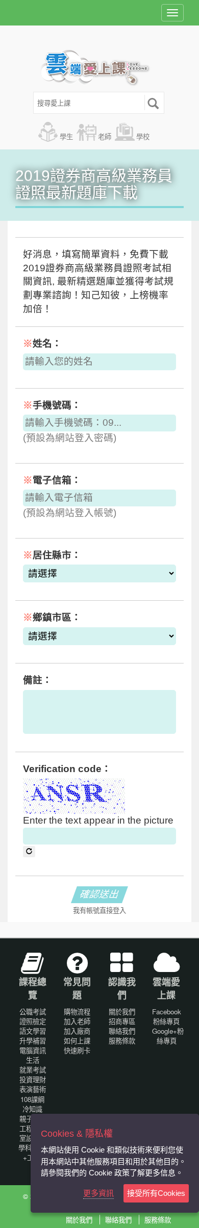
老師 (104, 136)
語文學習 (32, 1031)
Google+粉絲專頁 (168, 1035)
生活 (32, 1060)
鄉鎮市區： (52, 617)
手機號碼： (52, 405)
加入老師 (77, 1021)
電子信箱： (52, 480)
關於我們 (122, 1011)
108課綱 (32, 1099)
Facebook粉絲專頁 (166, 1016)
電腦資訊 (32, 1050)
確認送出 (99, 894)
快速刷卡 (77, 1050)
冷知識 (32, 1109)
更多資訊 (98, 1193)
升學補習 (32, 1040)
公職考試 (32, 1011)
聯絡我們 (122, 1031)
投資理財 (32, 1079)
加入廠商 (77, 1031)
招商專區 (122, 1021)
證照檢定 (32, 1021)
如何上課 (77, 1040)
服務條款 (122, 1040)
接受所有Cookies (156, 1193)
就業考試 (32, 1069)
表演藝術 (32, 1089)
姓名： (42, 343)
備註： (37, 680)
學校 (143, 136)
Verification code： (67, 768)
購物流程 (77, 1011)
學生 (66, 136)
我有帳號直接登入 (99, 910)
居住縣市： (52, 555)
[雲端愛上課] (100, 69)
